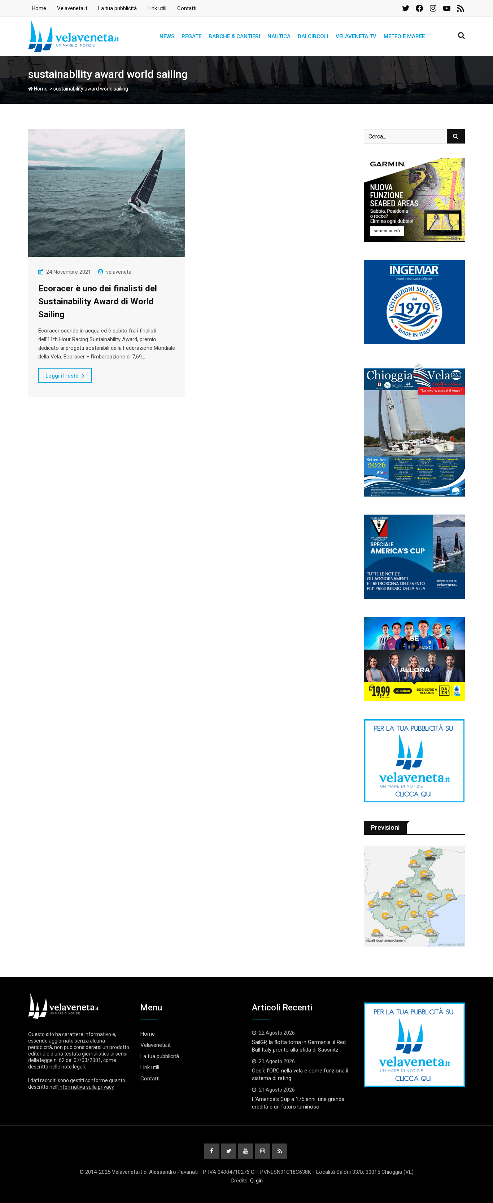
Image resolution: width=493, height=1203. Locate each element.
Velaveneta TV (356, 36)
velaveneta (118, 272)
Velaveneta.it (72, 8)
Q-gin (256, 1180)
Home (39, 8)
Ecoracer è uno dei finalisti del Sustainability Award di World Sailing (97, 301)
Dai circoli (313, 36)
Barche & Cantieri (234, 36)
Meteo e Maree (404, 36)
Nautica (279, 36)
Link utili (157, 8)
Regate (191, 36)
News (167, 36)
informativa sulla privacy (86, 1087)
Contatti (186, 8)
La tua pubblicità (117, 8)
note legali (73, 1067)
